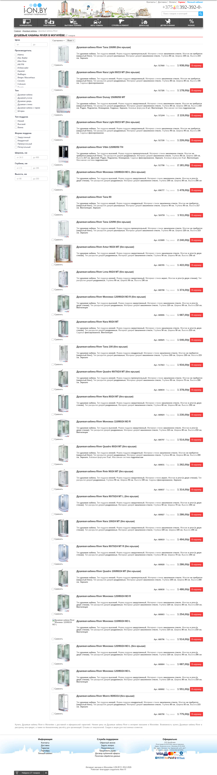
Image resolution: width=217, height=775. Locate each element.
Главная (17, 31)
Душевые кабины (29, 31)
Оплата (172, 2)
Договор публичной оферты (107, 753)
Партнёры (45, 751)
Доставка (162, 2)
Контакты (151, 2)
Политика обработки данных (107, 756)
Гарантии (45, 748)
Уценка (181, 2)
